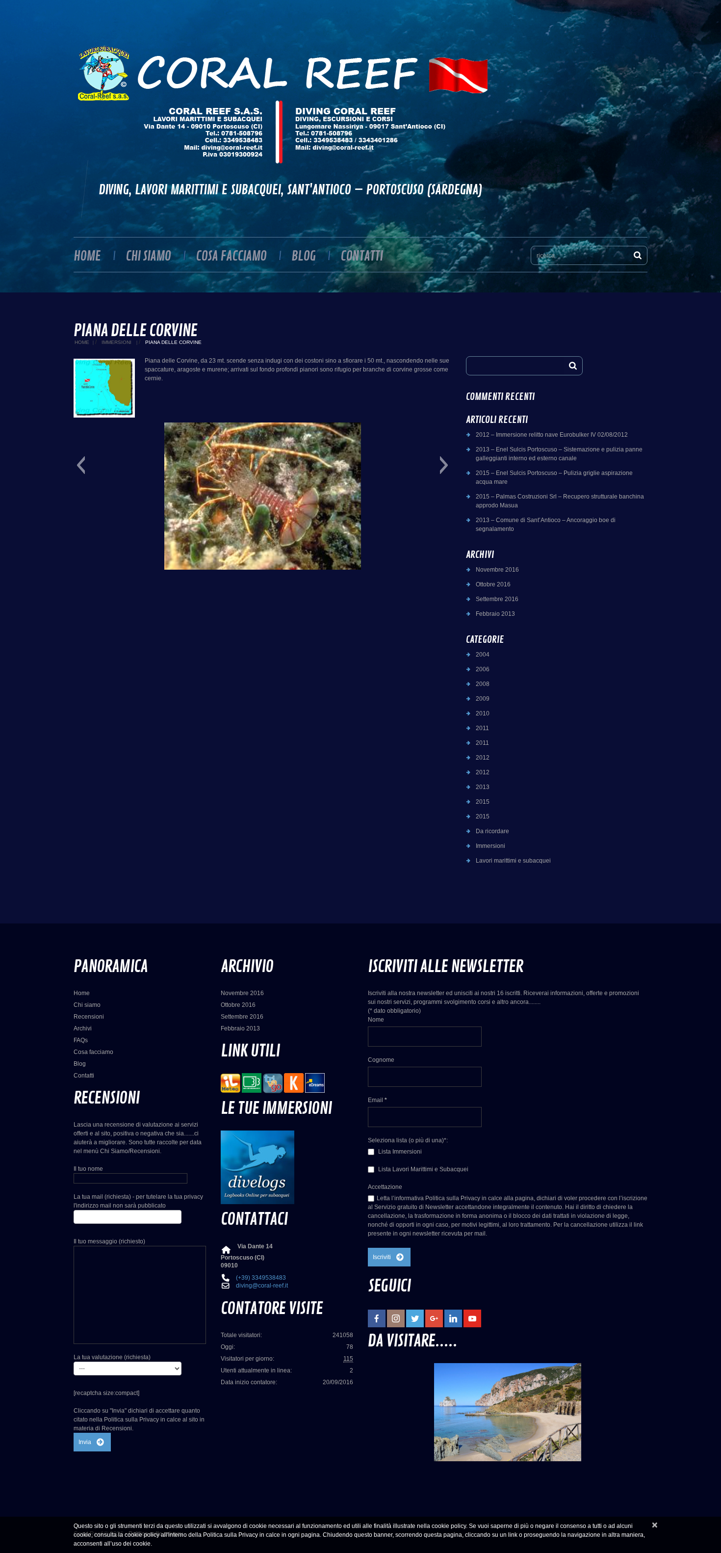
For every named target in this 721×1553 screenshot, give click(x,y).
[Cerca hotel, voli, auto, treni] (315, 1082)
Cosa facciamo (231, 256)
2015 (482, 801)
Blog (303, 256)
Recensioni (89, 1016)
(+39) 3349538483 (261, 1277)
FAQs (81, 1040)
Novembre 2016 (497, 569)
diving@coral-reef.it (262, 1285)
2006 (482, 669)
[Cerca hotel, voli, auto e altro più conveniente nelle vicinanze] (294, 1082)
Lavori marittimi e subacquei (513, 860)
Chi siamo (148, 256)
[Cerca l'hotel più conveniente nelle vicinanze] (273, 1082)
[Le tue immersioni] (257, 1166)
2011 (482, 728)
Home (87, 256)
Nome (376, 1019)
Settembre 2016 (497, 599)
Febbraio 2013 (495, 613)
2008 (482, 684)
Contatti (361, 256)
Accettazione (385, 1187)
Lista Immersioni (399, 1151)
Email (377, 1100)
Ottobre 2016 (493, 584)
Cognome (381, 1059)
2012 (482, 757)
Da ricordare (492, 831)
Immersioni (116, 342)
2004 (482, 654)
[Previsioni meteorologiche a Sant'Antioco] (230, 1082)
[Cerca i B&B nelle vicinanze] (251, 1082)
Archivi (83, 1028)
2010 (482, 713)
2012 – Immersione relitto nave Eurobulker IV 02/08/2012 (552, 434)
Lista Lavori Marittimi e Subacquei (422, 1169)
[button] (80, 465)
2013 (482, 787)
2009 (482, 698)
